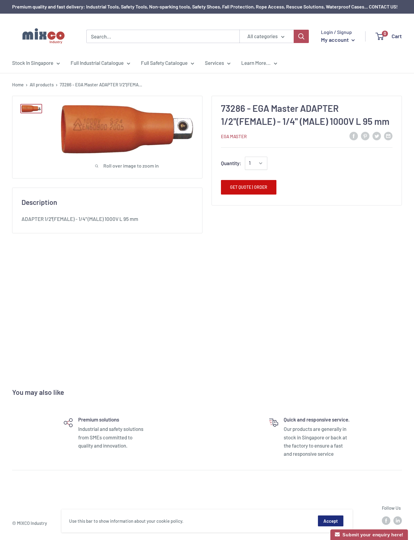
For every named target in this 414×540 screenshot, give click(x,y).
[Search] (301, 36)
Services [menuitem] (214, 63)
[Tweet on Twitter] (376, 136)
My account (335, 39)
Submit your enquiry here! (371, 534)
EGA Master (234, 136)
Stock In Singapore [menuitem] (32, 63)
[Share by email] (388, 136)
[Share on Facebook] (353, 136)
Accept (330, 521)
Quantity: (231, 163)
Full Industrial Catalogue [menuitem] (97, 63)
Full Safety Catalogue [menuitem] (164, 63)
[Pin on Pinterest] (365, 136)
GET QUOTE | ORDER (248, 187)
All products (42, 84)
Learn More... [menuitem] (256, 63)
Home (18, 84)
